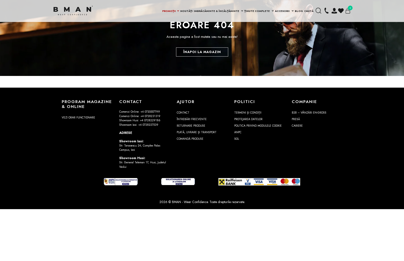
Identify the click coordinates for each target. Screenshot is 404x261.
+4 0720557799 (150, 112)
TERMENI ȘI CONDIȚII (247, 113)
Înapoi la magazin (202, 52)
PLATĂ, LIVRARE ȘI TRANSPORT (196, 132)
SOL (236, 139)
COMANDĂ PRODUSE (190, 139)
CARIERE (297, 126)
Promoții (169, 11)
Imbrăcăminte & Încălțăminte (217, 11)
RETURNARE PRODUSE (191, 126)
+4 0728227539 (148, 125)
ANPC (238, 132)
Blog (299, 11)
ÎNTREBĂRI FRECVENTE (192, 119)
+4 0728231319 (150, 116)
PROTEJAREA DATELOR (248, 119)
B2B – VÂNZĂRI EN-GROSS (309, 113)
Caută (309, 11)
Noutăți (186, 11)
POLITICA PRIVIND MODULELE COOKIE (258, 126)
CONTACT (183, 113)
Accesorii (282, 11)
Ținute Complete (257, 11)
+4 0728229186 (150, 120)
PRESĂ (296, 119)
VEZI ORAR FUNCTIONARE (78, 117)
